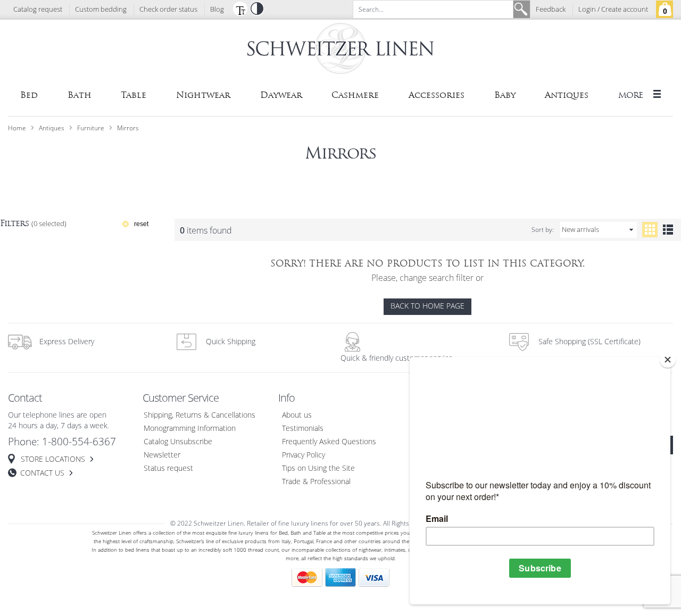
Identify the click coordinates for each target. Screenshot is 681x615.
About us (297, 415)
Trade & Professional (316, 481)
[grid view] (650, 229)
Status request (168, 468)
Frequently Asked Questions (329, 441)
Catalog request (37, 9)
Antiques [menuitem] (566, 95)
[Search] (521, 9)
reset (141, 224)
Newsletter (162, 455)
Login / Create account (613, 9)
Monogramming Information (190, 428)
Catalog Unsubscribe (178, 441)
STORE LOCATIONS (53, 459)
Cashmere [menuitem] (355, 95)
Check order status (168, 9)
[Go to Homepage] (340, 50)
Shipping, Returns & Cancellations (199, 415)
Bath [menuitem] (80, 95)
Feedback (551, 9)
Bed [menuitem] (29, 95)
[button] (240, 8)
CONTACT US (42, 473)
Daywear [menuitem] (281, 95)
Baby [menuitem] (505, 95)
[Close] (668, 360)
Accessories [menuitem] (436, 95)
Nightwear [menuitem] (203, 95)
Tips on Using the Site (318, 468)
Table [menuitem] (133, 95)
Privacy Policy (303, 455)
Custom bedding (101, 9)
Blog (217, 9)
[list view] (668, 229)
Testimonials (302, 428)
